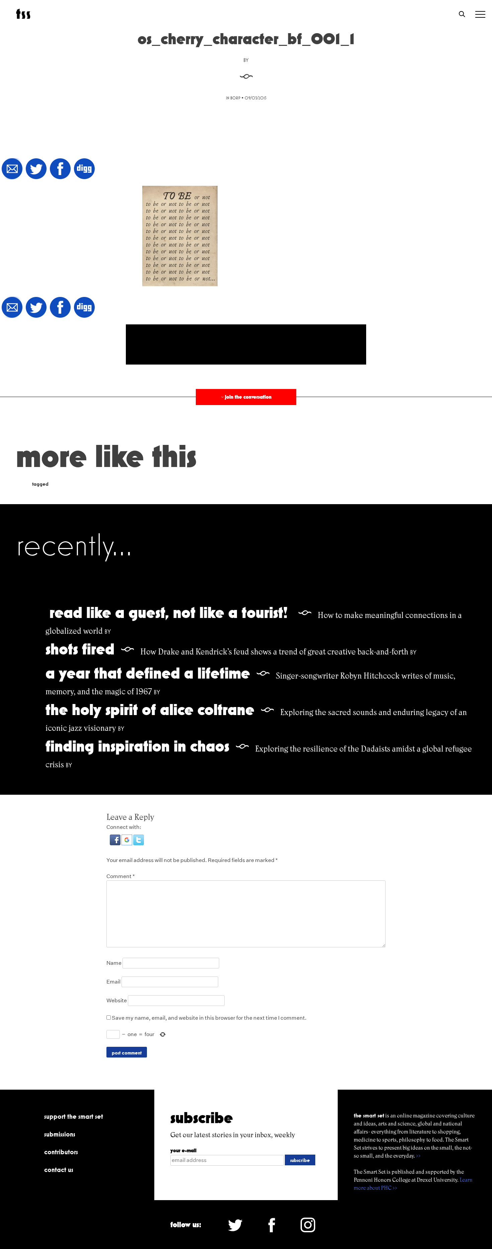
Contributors (61, 1152)
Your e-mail (183, 1150)
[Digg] (84, 169)
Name (113, 963)
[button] (115, 843)
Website (116, 1000)
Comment (120, 876)
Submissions (59, 1134)
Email (113, 982)
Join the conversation (245, 397)
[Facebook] (60, 169)
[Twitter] (36, 169)
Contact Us (58, 1169)
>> (418, 1156)
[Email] (12, 169)
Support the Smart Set (73, 1116)
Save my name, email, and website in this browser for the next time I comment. (209, 1018)
